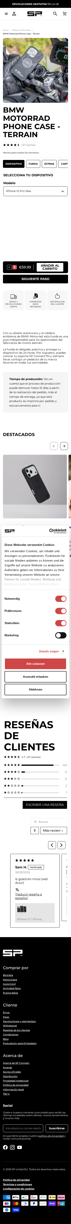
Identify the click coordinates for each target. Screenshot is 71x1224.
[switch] (60, 611)
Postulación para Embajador (20, 1043)
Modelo (9, 183)
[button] (35, 765)
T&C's (6, 1094)
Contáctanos (10, 1034)
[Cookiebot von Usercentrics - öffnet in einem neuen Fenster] (50, 531)
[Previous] (52, 845)
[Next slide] (64, 446)
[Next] (61, 845)
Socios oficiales (12, 1072)
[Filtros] (35, 830)
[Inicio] (35, 14)
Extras (49, 163)
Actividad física (12, 988)
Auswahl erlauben (35, 676)
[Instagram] (12, 1147)
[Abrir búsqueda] (55, 14)
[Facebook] (5, 1147)
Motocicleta (10, 979)
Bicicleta (8, 975)
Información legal (13, 1089)
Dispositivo (14, 163)
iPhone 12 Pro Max (21, 30)
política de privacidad (51, 1135)
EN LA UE (35, 4)
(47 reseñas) (28, 144)
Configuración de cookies (18, 1188)
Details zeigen (49, 651)
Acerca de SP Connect (16, 1063)
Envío (6, 1012)
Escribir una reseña (45, 805)
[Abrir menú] (6, 14)
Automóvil (9, 984)
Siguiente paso (35, 279)
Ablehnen (35, 689)
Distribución (10, 1076)
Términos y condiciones (17, 1184)
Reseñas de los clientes (16, 1030)
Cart (64, 163)
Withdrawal (10, 1025)
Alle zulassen (35, 663)
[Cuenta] (14, 14)
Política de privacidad (15, 1085)
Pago (6, 1017)
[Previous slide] (54, 446)
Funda (33, 163)
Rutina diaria (10, 993)
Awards (7, 1067)
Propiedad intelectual (15, 1080)
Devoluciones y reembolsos (19, 1021)
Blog (5, 1039)
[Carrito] (65, 14)
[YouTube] (19, 1147)
